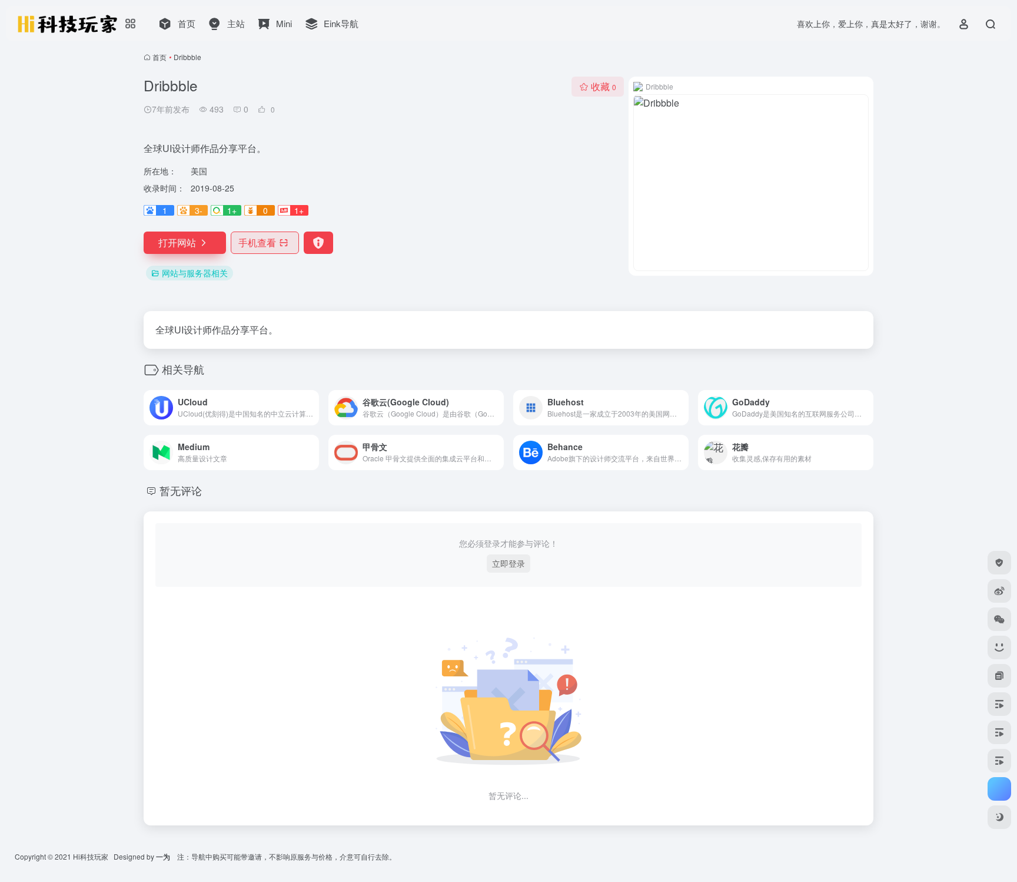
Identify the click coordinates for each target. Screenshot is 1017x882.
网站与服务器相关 (195, 273)
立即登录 (508, 563)
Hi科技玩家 (90, 856)
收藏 (603, 86)
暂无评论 (180, 490)
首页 (159, 57)
